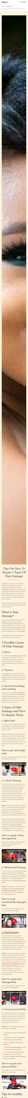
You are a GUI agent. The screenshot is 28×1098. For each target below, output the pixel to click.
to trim (3, 736)
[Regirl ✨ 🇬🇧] (5, 2)
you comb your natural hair (18, 692)
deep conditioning (17, 824)
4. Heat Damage (10, 932)
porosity (20, 813)
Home (3, 6)
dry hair (8, 673)
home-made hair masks (14, 1047)
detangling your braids (19, 880)
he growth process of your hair (18, 655)
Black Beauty (9, 6)
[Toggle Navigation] (25, 2)
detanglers (20, 892)
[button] (20, 2)
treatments (9, 623)
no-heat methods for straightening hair (11, 962)
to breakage (22, 631)
